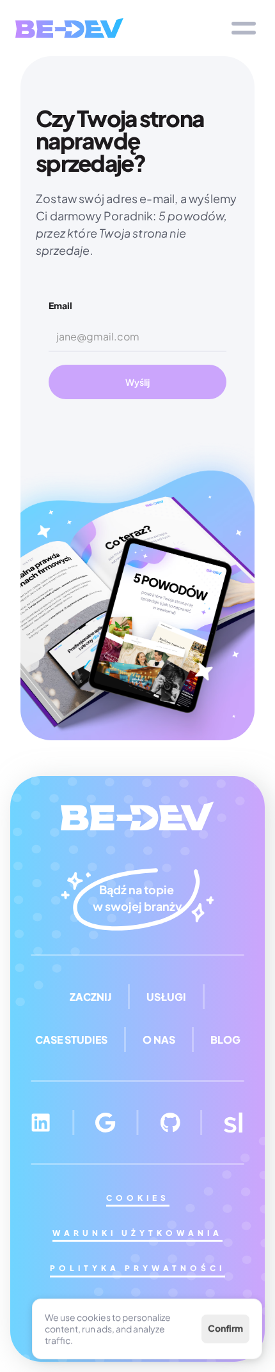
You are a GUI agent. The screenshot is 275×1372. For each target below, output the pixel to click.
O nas (159, 1039)
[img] (69, 28)
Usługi (166, 996)
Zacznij (90, 996)
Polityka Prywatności (137, 1268)
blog (225, 1039)
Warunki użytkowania (137, 1233)
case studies (71, 1039)
